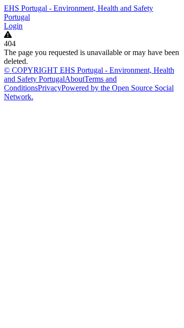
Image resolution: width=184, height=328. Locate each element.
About (74, 79)
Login (13, 26)
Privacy (49, 88)
